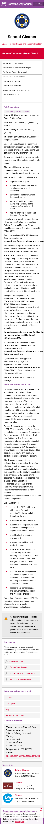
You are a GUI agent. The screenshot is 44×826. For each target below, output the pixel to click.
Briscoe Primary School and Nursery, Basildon (22, 44)
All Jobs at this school (15, 715)
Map (7, 709)
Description (10, 703)
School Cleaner (22, 770)
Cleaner (18, 783)
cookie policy (20, 822)
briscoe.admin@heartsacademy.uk (23, 756)
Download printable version (17, 112)
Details (9, 698)
